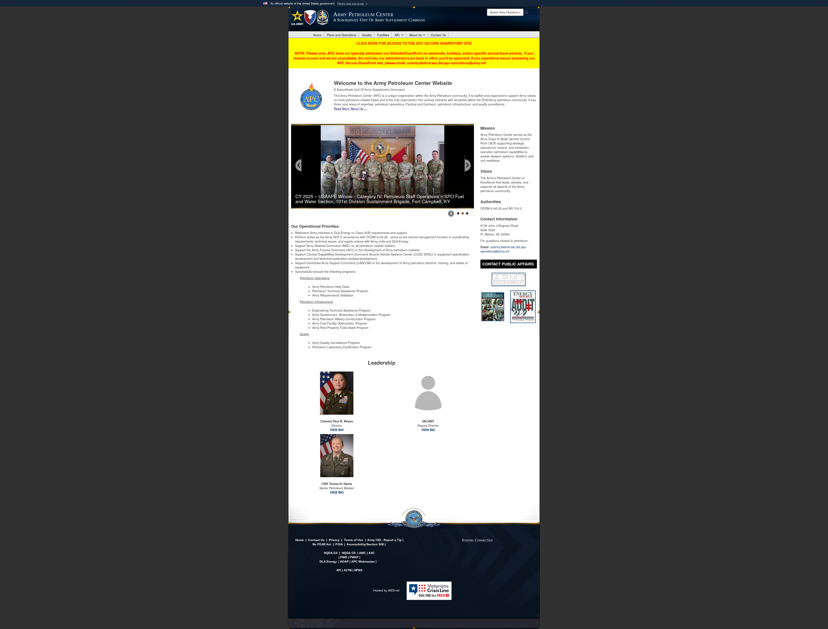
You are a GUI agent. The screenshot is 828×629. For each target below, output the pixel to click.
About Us (415, 35)
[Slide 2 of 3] (463, 213)
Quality (367, 35)
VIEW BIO (337, 430)
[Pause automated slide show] (451, 213)
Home (317, 35)
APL (397, 35)
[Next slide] (467, 165)
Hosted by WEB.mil (386, 590)
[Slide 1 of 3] (458, 213)
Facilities (383, 35)
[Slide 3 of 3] (467, 213)
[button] (353, 3)
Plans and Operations (341, 35)
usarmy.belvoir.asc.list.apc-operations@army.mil (503, 249)
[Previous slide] (298, 165)
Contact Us (438, 35)
